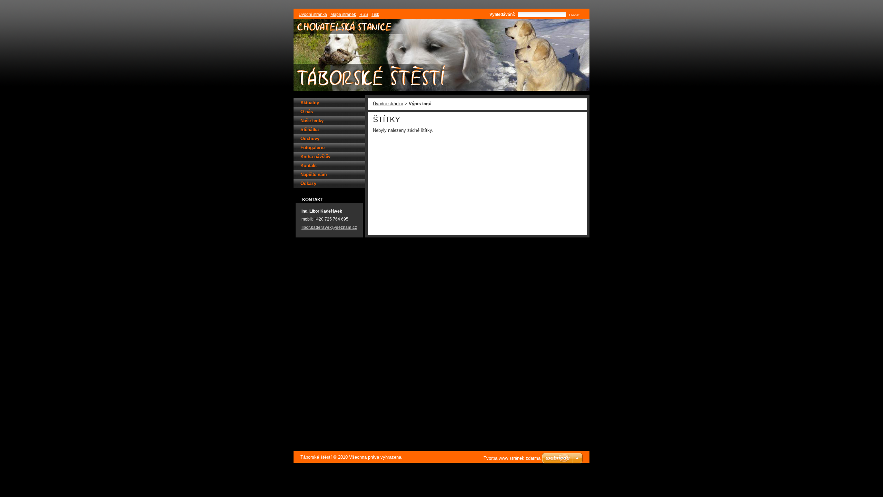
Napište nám (313, 174)
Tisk (375, 14)
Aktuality (309, 102)
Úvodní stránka (388, 103)
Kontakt (308, 165)
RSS (363, 14)
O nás (306, 111)
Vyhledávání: (502, 14)
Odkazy (308, 183)
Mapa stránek (343, 14)
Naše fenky (312, 120)
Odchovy (309, 138)
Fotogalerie (312, 147)
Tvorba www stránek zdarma (512, 458)
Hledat (574, 15)
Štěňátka (309, 129)
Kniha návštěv (315, 156)
